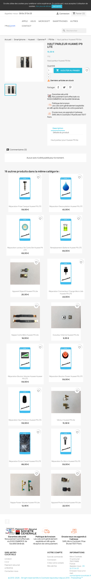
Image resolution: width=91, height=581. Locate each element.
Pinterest (70, 87)
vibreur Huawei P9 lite (66, 420)
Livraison (8, 559)
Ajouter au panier (68, 70)
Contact (26, 26)
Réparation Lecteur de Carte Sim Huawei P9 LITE (25, 248)
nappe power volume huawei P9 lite (25, 502)
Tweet (64, 87)
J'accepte (57, 6)
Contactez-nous (11, 571)
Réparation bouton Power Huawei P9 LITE (66, 376)
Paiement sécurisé (12, 565)
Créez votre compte (55, 563)
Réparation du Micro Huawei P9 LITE (66, 461)
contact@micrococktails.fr (80, 575)
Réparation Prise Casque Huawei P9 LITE (25, 206)
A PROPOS (9, 568)
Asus (33, 21)
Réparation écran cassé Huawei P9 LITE (25, 461)
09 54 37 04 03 (25, 13)
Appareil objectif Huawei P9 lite (25, 291)
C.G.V (7, 562)
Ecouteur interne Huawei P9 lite (66, 335)
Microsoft (44, 21)
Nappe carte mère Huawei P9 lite (25, 335)
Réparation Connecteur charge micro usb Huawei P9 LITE (66, 292)
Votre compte (54, 552)
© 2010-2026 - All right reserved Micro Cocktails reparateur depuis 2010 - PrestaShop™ (45, 578)
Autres (74, 21)
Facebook (7, 521)
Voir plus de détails (43, 6)
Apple (25, 21)
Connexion (51, 560)
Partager (58, 87)
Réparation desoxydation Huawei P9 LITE (66, 206)
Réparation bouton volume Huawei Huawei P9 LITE (25, 377)
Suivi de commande (55, 557)
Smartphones (60, 21)
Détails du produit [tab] (61, 132)
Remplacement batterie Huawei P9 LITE (66, 247)
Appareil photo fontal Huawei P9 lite (66, 502)
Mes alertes (52, 566)
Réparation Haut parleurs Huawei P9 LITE (25, 420)
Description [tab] (58, 128)
